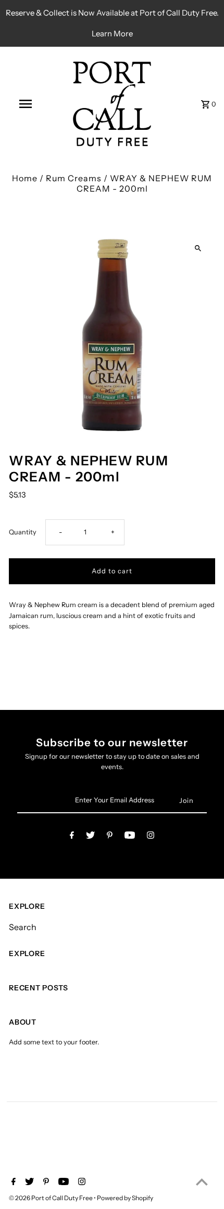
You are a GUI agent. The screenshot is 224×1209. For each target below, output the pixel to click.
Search (22, 927)
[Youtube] (130, 836)
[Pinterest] (110, 836)
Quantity (22, 532)
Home (25, 178)
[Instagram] (150, 836)
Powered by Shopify (125, 1198)
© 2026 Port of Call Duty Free (51, 1198)
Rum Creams (74, 178)
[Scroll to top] (202, 1181)
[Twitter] (90, 836)
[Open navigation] (27, 104)
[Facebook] (72, 836)
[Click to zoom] (198, 248)
